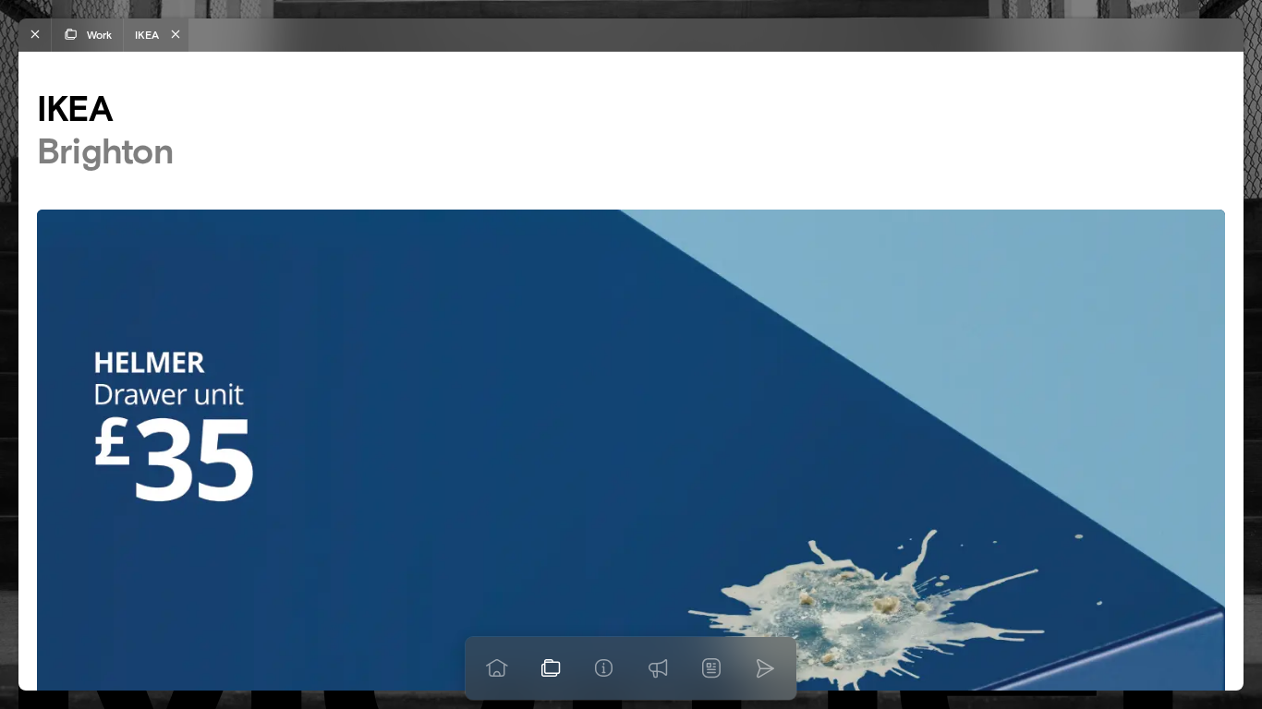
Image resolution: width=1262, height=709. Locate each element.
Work (99, 35)
